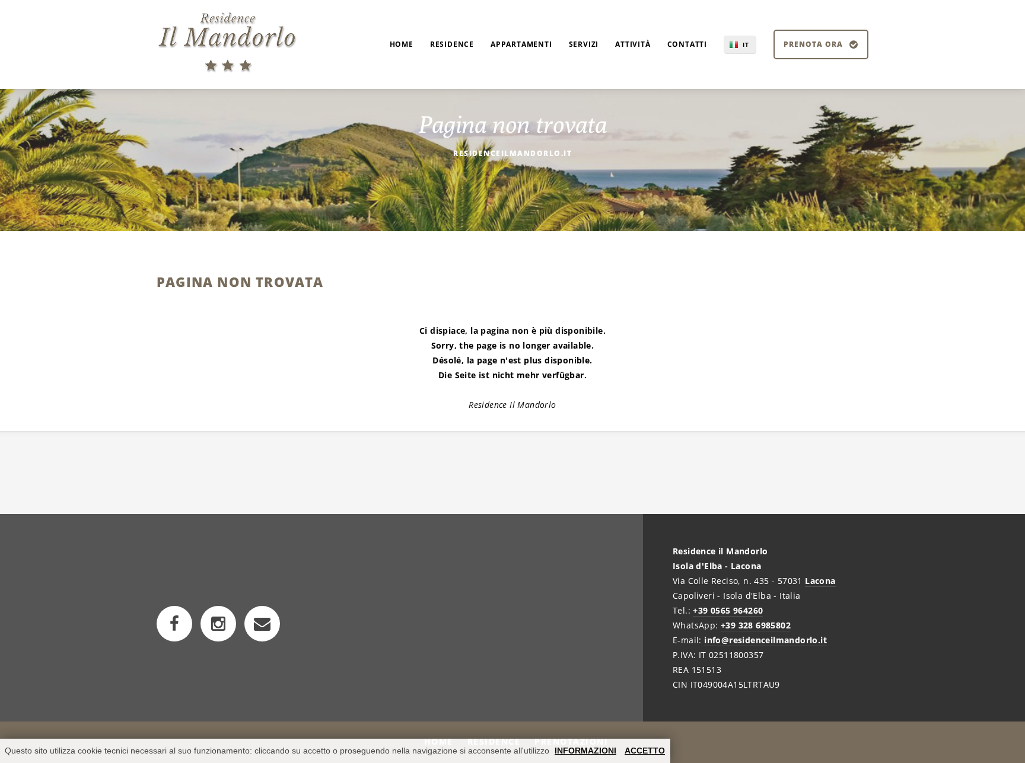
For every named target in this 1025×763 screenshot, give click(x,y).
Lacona (820, 580)
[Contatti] (262, 623)
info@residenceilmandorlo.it (765, 640)
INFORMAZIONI (585, 750)
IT (746, 44)
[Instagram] (218, 623)
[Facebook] (174, 623)
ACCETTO (645, 750)
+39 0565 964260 (728, 610)
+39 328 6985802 (756, 625)
